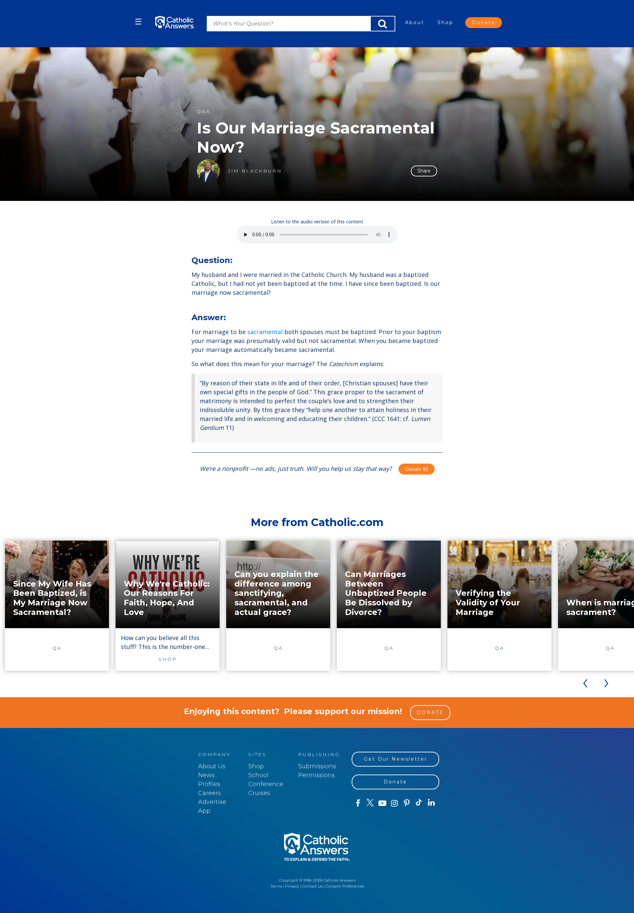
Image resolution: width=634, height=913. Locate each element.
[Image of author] (208, 170)
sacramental (265, 332)
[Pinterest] (407, 803)
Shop (445, 22)
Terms (276, 886)
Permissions (316, 775)
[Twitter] (370, 803)
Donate (483, 22)
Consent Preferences (345, 886)
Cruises (259, 793)
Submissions (317, 766)
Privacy (292, 886)
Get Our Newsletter (395, 759)
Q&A (203, 111)
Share (424, 171)
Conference (265, 784)
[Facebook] (358, 803)
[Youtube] (382, 803)
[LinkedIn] (431, 803)
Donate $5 (416, 469)
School (258, 775)
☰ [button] (138, 21)
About (414, 22)
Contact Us (312, 886)
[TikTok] (419, 803)
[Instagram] (394, 803)
